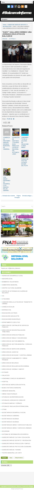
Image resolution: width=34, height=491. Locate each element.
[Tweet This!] (9, 119)
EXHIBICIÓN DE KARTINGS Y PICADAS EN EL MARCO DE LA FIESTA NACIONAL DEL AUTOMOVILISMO (15, 146)
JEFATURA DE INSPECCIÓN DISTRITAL (13, 384)
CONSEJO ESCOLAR (8, 307)
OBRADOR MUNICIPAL (8, 391)
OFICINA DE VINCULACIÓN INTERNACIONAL (15, 406)
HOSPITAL (5, 381)
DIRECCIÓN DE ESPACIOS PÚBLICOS (13, 335)
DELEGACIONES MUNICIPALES (11, 319)
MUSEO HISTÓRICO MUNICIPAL (11, 387)
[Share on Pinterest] (14, 119)
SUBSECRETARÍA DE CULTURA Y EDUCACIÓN (16, 437)
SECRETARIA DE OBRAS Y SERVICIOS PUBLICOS (17, 425)
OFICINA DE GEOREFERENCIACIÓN (12, 397)
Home (4, 24)
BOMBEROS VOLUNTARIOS (10, 282)
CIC (3, 296)
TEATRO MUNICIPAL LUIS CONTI (12, 453)
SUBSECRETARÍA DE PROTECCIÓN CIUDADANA (16, 446)
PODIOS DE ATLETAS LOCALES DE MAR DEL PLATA (24, 162)
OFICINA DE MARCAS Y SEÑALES (12, 403)
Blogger (31, 486)
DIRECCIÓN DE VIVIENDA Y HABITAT (13, 369)
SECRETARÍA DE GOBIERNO (10, 415)
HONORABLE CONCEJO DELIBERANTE (13, 378)
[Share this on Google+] (11, 119)
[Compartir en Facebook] (9, 122)
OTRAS (4, 409)
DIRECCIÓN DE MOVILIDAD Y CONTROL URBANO (17, 355)
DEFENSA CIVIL (6, 310)
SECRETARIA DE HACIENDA (10, 418)
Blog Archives (19, 457)
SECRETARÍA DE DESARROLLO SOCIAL (14, 412)
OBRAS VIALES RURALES (9, 394)
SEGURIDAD (5, 431)
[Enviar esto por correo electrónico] (4, 122)
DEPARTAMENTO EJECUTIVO (11, 322)
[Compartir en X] (7, 122)
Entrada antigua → (27, 195)
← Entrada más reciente (8, 195)
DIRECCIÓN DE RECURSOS (10, 363)
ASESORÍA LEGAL (7, 278)
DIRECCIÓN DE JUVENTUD (10, 352)
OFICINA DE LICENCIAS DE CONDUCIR (13, 400)
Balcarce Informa (16, 486)
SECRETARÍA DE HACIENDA (10, 422)
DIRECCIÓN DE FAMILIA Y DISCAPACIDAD (14, 338)
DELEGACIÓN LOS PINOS (9, 313)
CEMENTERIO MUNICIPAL (9, 285)
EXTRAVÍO (5, 372)
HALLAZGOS (6, 375)
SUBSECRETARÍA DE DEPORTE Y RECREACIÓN (16, 440)
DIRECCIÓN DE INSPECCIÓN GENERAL (14, 349)
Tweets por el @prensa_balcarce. (10, 268)
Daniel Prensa (19, 488)
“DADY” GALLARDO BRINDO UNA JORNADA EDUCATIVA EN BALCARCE (17, 34)
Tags (11, 457)
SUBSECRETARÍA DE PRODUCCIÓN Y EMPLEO (16, 443)
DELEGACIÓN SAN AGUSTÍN (10, 316)
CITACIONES (6, 299)
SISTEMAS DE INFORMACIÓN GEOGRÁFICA (15, 434)
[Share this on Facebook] (7, 119)
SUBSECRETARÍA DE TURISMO (11, 449)
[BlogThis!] (6, 122)
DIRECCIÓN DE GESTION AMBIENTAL (13, 341)
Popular (4, 457)
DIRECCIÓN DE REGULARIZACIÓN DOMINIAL (15, 366)
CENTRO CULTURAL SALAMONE (11, 288)
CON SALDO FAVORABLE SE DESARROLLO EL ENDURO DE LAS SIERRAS (6, 184)
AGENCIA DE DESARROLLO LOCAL (12, 275)
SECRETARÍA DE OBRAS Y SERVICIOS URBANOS (17, 428)
